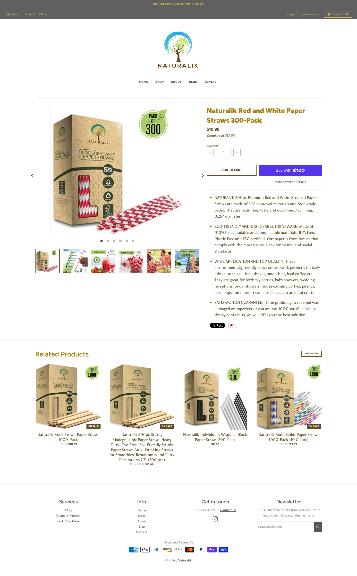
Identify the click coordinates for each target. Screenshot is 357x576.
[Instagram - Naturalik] (215, 519)
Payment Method (68, 515)
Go (317, 527)
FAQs (68, 510)
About (141, 521)
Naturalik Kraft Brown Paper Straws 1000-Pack (68, 437)
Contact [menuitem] (211, 81)
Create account (310, 14)
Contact (141, 532)
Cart (340, 14)
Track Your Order (68, 521)
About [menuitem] (176, 81)
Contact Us (228, 510)
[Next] (202, 175)
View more (311, 354)
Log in (291, 14)
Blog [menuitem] (193, 81)
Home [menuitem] (143, 81)
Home (142, 510)
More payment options (290, 182)
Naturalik (185, 560)
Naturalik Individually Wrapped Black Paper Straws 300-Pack (215, 437)
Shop (141, 515)
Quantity (213, 146)
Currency (30, 14)
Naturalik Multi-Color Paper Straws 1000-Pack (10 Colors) (288, 437)
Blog (142, 526)
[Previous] (32, 175)
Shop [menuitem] (159, 81)
